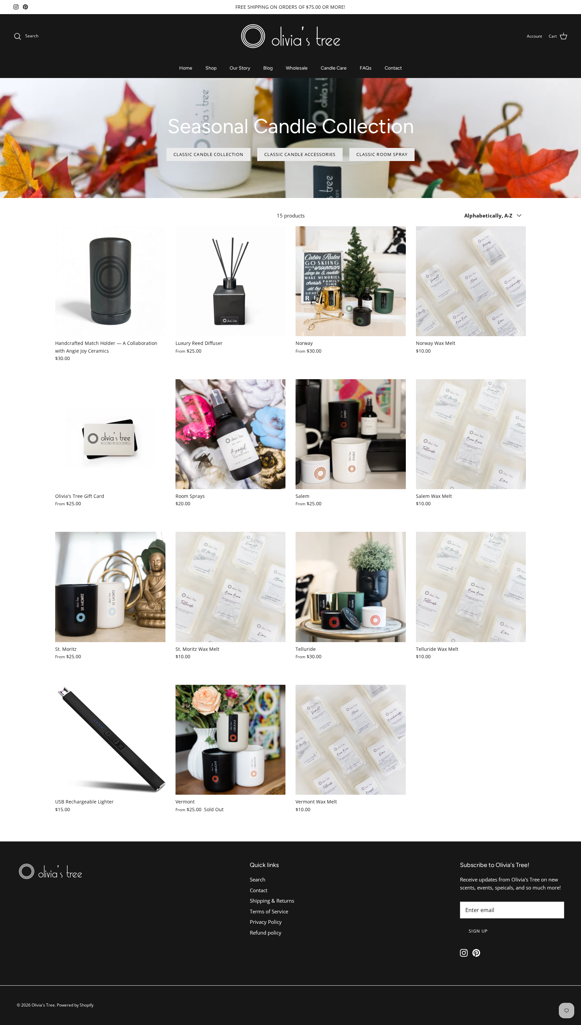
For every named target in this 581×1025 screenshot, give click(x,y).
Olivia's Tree (43, 1005)
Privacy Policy (266, 921)
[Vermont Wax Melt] (351, 740)
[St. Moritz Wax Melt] (231, 587)
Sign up (478, 931)
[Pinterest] (25, 6)
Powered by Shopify (75, 1005)
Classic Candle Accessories (300, 154)
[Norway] (351, 281)
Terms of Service (269, 911)
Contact (393, 68)
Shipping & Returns (272, 900)
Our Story (240, 68)
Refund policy (265, 932)
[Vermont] (231, 740)
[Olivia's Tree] (291, 36)
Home (185, 68)
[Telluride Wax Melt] (471, 587)
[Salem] (351, 434)
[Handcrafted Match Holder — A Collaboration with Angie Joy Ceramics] (110, 281)
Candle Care (334, 68)
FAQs (366, 68)
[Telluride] (351, 587)
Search (257, 879)
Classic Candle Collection (208, 154)
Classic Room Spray (382, 154)
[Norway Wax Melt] (471, 281)
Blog (268, 68)
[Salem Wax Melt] (471, 434)
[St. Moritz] (110, 587)
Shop (211, 68)
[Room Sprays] (231, 434)
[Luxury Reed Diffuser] (231, 281)
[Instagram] (15, 6)
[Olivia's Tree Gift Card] (110, 434)
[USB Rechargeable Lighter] (110, 740)
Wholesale (297, 68)
